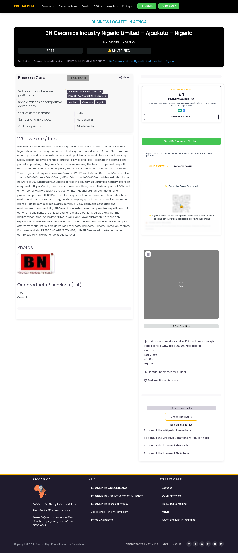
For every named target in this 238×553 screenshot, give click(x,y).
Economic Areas (68, 6)
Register (170, 6)
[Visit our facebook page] (195, 544)
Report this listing (181, 425)
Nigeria (100, 102)
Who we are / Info (37, 139)
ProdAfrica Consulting (174, 504)
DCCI (96, 6)
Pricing (126, 6)
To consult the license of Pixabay (109, 504)
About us (167, 487)
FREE (50, 50)
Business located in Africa (48, 61)
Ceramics (87, 102)
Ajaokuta (73, 102)
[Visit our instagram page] (208, 544)
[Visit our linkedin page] (189, 544)
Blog (165, 543)
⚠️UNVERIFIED (119, 50)
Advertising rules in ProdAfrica (178, 519)
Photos (25, 247)
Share (126, 77)
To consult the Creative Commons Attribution (117, 495)
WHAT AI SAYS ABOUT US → (181, 117)
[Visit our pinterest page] (221, 544)
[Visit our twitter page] (201, 544)
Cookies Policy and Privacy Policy (109, 511)
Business (46, 6)
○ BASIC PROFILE (77, 78)
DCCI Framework (171, 495)
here (188, 430)
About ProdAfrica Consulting (142, 543)
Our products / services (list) (49, 285)
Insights (111, 6)
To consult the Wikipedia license (109, 487)
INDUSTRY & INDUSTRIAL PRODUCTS (86, 61)
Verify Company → (158, 166)
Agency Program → (184, 166)
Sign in (149, 6)
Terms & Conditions (102, 519)
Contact (167, 511)
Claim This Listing (181, 417)
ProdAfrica (24, 61)
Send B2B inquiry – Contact (181, 141)
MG (52, 544)
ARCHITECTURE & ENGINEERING (84, 91)
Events (85, 6)
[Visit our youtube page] (214, 544)
